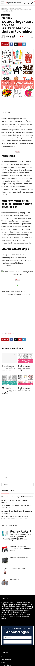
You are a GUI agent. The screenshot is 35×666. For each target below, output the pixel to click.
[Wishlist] (28, 3)
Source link (10, 333)
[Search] (23, 2)
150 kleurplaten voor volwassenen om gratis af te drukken (9, 391)
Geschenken (11, 8)
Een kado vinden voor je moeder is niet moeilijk (8, 368)
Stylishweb (10, 36)
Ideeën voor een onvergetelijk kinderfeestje (17, 497)
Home (3, 8)
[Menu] (2, 2)
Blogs (3, 662)
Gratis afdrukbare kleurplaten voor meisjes (25, 368)
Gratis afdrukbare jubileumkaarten (25, 389)
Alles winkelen (6, 660)
